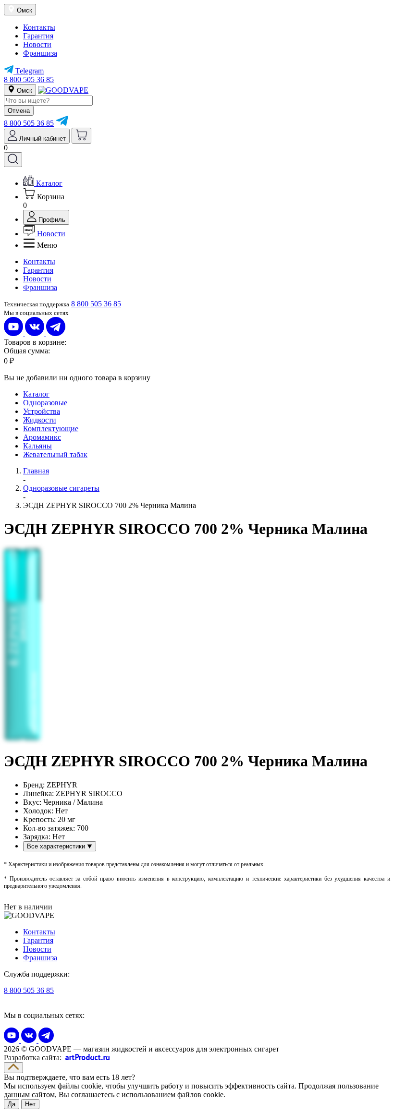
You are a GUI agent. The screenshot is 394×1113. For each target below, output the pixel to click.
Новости (37, 44)
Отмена (19, 110)
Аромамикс (42, 437)
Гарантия (38, 36)
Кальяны (37, 446)
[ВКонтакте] (35, 333)
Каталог (36, 394)
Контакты (39, 27)
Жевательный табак (55, 454)
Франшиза (40, 53)
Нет (30, 1104)
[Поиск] (13, 159)
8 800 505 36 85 (29, 79)
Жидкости (39, 420)
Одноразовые (45, 403)
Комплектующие (50, 428)
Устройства (41, 411)
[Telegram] (62, 123)
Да (11, 1104)
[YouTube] (14, 333)
